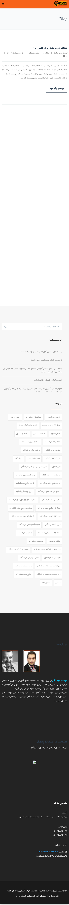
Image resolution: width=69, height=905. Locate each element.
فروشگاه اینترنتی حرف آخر (22, 516)
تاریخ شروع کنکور (52, 458)
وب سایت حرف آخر (23, 566)
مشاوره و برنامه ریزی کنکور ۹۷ (50, 48)
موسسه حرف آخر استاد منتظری (47, 549)
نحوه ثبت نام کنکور (52, 558)
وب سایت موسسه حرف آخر (48, 574)
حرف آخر (18, 458)
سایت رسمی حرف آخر (51, 500)
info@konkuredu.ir (48, 852)
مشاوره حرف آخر (24, 533)
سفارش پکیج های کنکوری (21, 508)
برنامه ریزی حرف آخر (30, 442)
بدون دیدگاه (34, 53)
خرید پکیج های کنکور (25, 483)
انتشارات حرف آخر (52, 442)
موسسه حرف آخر (35, 541)
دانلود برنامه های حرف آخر (49, 491)
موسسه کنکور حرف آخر (18, 549)
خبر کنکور (56, 467)
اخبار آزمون (15, 417)
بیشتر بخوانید (56, 88)
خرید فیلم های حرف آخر (25, 475)
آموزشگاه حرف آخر (33, 417)
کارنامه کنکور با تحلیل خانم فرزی (48, 380)
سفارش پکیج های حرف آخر (48, 508)
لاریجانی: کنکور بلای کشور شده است (46, 360)
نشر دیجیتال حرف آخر (29, 558)
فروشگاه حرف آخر (52, 525)
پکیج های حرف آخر (23, 574)
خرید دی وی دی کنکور (50, 475)
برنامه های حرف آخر (31, 450)
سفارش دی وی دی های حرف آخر (22, 500)
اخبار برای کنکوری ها (28, 425)
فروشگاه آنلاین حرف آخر (50, 516)
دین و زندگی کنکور (24, 491)
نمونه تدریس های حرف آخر (48, 566)
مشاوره (46, 53)
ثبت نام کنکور (33, 458)
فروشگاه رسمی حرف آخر (29, 525)
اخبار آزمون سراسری (51, 425)
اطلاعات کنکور (39, 434)
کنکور (57, 582)
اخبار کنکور (55, 434)
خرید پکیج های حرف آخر (50, 483)
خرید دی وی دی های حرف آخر (34, 467)
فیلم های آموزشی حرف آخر (48, 533)
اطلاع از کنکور (22, 434)
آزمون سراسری (53, 417)
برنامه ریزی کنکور (52, 450)
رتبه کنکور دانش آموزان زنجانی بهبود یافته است (41, 352)
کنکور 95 (46, 582)
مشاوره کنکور (54, 541)
